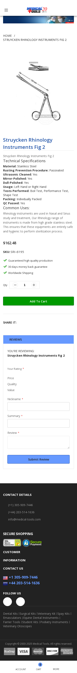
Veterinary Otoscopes (17, 626)
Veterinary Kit (46, 613)
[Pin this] (40, 322)
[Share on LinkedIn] (49, 322)
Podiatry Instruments (54, 622)
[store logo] (37, 10)
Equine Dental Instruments (41, 617)
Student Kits (30, 622)
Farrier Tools (11, 622)
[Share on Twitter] (32, 322)
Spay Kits (63, 613)
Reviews (15, 339)
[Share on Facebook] (23, 322)
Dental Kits (10, 613)
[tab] (38, 339)
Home (7, 36)
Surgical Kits (28, 613)
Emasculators (12, 617)
